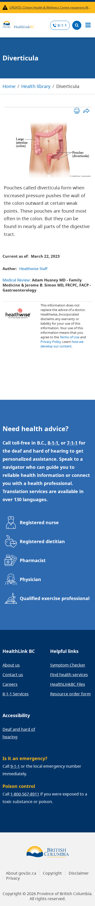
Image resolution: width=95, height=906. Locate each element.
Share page (86, 110)
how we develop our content (62, 343)
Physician (30, 579)
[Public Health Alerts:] (6, 7)
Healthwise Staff (33, 268)
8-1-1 (62, 25)
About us (11, 665)
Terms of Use (69, 337)
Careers (10, 684)
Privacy (13, 878)
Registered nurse (39, 522)
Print (77, 110)
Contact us (13, 674)
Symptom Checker (67, 665)
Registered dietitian (42, 541)
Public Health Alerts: (6, 7)
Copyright (52, 873)
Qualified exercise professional (54, 598)
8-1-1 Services (16, 694)
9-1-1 (15, 766)
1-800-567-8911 (24, 794)
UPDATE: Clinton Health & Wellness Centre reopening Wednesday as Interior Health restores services (49, 7)
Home (9, 86)
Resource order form (70, 694)
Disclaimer (79, 873)
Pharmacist (33, 560)
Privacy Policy (51, 341)
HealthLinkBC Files (67, 684)
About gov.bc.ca (21, 873)
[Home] (18, 23)
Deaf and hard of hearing (19, 733)
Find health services (69, 674)
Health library (35, 86)
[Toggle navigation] (87, 25)
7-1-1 (72, 443)
